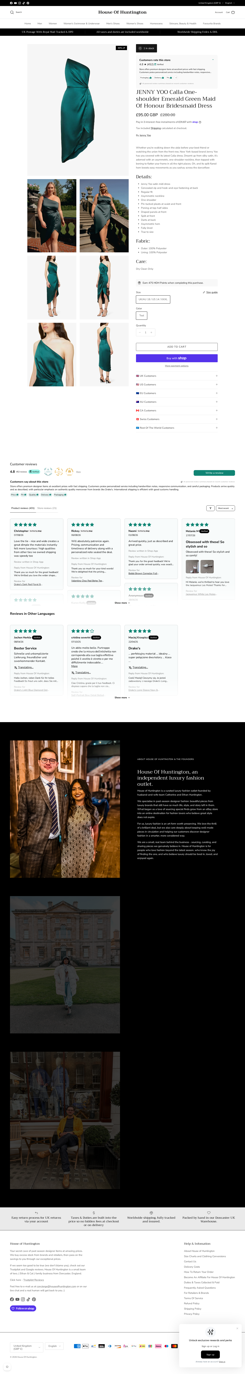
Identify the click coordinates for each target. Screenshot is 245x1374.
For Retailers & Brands (196, 1293)
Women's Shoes (134, 23)
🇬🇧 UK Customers (146, 376)
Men (40, 23)
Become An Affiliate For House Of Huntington (209, 1277)
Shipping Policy (192, 1308)
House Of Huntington (27, 1357)
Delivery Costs (192, 1266)
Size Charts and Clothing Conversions (205, 1256)
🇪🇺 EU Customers (146, 393)
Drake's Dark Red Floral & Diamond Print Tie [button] (27, 584)
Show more (121, 602)
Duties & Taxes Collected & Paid (202, 1282)
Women (53, 23)
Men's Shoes (113, 23)
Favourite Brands (212, 23)
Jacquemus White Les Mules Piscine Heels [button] (201, 594)
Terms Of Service (193, 1298)
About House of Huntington (199, 1251)
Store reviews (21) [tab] (47, 508)
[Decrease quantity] (139, 332)
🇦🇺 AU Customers (146, 402)
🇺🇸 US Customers (146, 384)
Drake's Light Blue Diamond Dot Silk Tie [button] (31, 690)
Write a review (214, 473)
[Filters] (210, 508)
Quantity (141, 325)
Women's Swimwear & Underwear (82, 23)
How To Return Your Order (199, 1272)
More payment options (176, 366)
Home (27, 23)
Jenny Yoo (145, 135)
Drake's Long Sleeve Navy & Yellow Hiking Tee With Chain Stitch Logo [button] (143, 690)
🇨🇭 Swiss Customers (147, 419)
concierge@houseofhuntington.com (56, 1286)
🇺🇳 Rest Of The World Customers (155, 427)
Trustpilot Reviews (33, 1280)
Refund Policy (192, 1303)
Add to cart (176, 346)
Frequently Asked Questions (200, 1287)
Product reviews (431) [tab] (23, 508)
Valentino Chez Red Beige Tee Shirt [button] (86, 580)
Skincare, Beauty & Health (182, 23)
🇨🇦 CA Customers (146, 410)
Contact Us (190, 1261)
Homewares (156, 23)
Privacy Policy (192, 1314)
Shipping (156, 128)
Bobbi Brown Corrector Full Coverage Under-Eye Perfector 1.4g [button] (144, 573)
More (78, 471)
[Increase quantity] (152, 332)
